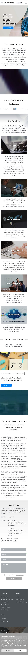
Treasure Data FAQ (21, 602)
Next (27, 109)
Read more (4, 385)
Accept (20, 650)
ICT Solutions (4, 597)
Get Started (8, 27)
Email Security (5, 609)
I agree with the (15, 575)
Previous (1, 109)
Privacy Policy (19, 575)
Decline (8, 650)
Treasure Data (5, 604)
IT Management (5, 602)
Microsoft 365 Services (7, 599)
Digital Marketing (5, 607)
